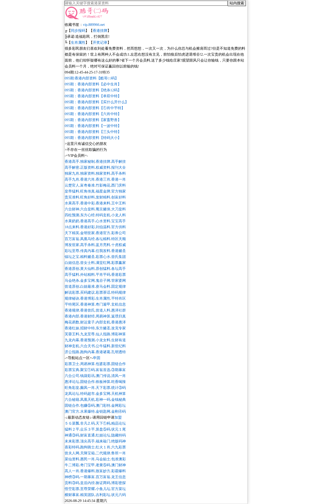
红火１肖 (103, 447)
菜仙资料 (72, 459)
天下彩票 (103, 388)
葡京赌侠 (103, 209)
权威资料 (103, 167)
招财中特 (87, 328)
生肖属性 (78, 42)
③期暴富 (118, 370)
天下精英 (72, 233)
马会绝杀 (72, 280)
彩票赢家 (118, 263)
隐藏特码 (118, 435)
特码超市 (87, 394)
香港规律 (72, 310)
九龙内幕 (72, 340)
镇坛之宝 (72, 257)
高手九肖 (72, 179)
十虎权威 (118, 245)
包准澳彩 (118, 459)
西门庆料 (118, 185)
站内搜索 (237, 3)
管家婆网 (118, 280)
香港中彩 (87, 203)
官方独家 (118, 191)
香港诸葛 (103, 352)
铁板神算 (103, 382)
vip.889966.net (94, 25)
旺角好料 (87, 197)
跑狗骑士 (87, 447)
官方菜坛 (118, 489)
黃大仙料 (87, 269)
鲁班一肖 (118, 453)
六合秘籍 (72, 399)
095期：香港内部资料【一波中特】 (93, 126)
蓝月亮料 (103, 245)
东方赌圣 (103, 328)
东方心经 (87, 215)
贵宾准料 (72, 197)
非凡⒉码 (87, 423)
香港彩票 (118, 274)
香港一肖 (118, 179)
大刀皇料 (118, 209)
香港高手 (72, 161)
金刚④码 (118, 411)
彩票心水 (103, 257)
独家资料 (87, 173)
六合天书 (87, 346)
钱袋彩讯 (87, 376)
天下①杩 (103, 423)
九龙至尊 (87, 334)
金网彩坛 (118, 405)
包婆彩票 (103, 364)
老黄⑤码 (103, 465)
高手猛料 (72, 274)
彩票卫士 (72, 364)
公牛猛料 (103, 346)
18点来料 (72, 227)
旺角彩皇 (72, 388)
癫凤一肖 (87, 388)
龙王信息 (118, 477)
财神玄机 (72, 346)
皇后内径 (87, 483)
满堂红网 (103, 263)
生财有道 (118, 340)
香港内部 (72, 316)
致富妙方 (103, 471)
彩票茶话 (103, 292)
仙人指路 (103, 334)
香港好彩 (87, 227)
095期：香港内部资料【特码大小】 (93, 138)
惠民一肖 (87, 459)
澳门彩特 (103, 405)
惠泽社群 (118, 310)
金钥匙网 (103, 411)
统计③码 (118, 388)
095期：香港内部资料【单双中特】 (93, 96)
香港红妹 (72, 328)
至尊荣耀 (87, 489)
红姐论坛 (103, 435)
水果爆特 (87, 411)
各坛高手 (118, 269)
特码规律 (118, 292)
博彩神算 (118, 334)
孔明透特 (118, 352)
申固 (96, 358)
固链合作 (118, 364)
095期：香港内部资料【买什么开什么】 (97, 102)
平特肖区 (118, 298)
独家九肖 (72, 173)
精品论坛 (118, 423)
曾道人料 (103, 310)
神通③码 (72, 435)
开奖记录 (100, 42)
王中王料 (118, 203)
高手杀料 (118, 173)
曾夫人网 (72, 453)
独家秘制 (87, 161)
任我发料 (103, 251)
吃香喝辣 (118, 382)
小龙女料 (103, 340)
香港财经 (87, 316)
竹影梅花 (103, 185)
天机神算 (118, 394)
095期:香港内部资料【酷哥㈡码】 (92, 78)
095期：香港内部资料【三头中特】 (93, 132)
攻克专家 (118, 328)
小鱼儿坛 (103, 489)
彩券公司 (118, 233)
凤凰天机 (87, 399)
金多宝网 (87, 280)
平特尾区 (72, 304)
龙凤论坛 (72, 394)
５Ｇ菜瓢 (72, 423)
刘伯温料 (103, 227)
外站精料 (87, 274)
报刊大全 (118, 167)
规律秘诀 (72, 298)
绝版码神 (118, 441)
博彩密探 (118, 483)
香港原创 (72, 269)
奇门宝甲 (87, 465)
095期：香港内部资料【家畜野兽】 (93, 120)
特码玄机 (103, 215)
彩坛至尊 (72, 251)
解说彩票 (72, 292)
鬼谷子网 (103, 280)
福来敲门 (103, 441)
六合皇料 (87, 209)
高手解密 (72, 167)
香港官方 (103, 233)
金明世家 (87, 233)
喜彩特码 (72, 447)
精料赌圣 (87, 257)
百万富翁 (72, 239)
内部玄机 (103, 322)
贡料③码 (72, 483)
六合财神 (72, 209)
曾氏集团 (118, 257)
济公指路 (72, 352)
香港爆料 (87, 471)
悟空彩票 (72, 489)
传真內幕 (87, 251)
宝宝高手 (118, 221)
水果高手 (72, 203)
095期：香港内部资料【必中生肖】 (93, 84)
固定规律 (118, 286)
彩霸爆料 (118, 471)
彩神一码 (103, 399)
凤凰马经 (87, 239)
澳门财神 (118, 465)
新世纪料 (118, 346)
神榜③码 (72, 477)
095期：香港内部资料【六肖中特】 (93, 114)
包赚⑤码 (87, 405)
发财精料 (103, 197)
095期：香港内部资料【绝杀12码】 (93, 90)
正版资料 (87, 167)
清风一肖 (118, 376)
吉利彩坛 (103, 495)
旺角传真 (87, 191)
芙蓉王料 (72, 334)
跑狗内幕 (87, 352)
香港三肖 (103, 179)
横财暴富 (72, 495)
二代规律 (103, 453)
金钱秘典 (118, 399)
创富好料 (118, 197)
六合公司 (72, 376)
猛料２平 (72, 429)
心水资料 (103, 221)
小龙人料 (118, 215)
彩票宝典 (72, 370)
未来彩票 (72, 441)
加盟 (118, 417)
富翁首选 (103, 370)
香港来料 (103, 203)
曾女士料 (87, 263)
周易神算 (103, 316)
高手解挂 (118, 161)
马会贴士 (103, 459)
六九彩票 (118, 447)
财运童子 (87, 322)
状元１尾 (118, 429)
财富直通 (87, 435)
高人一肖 (72, 471)
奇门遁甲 (103, 304)
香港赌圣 (118, 251)
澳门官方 (72, 411)
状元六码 (118, 495)
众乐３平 (87, 429)
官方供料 (118, 227)
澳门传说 (103, 376)
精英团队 (87, 495)
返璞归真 (118, 316)
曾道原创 (72, 286)
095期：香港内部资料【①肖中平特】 (95, 108)
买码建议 (87, 292)
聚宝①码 (87, 370)
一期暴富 (87, 477)
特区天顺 (118, 239)
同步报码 (78, 31)
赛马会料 (103, 286)
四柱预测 (72, 215)
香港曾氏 (87, 310)
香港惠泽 (118, 322)
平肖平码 (103, 274)
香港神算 (87, 304)
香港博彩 (87, 298)
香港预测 (87, 340)
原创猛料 (103, 269)
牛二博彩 (72, 465)
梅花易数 (72, 322)
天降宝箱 (87, 453)
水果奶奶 (72, 221)
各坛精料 (103, 239)
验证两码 (103, 483)
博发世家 (72, 245)
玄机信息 (118, 304)
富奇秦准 (87, 185)
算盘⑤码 (103, 429)
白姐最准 (87, 286)
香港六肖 (87, 179)
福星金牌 (103, 191)
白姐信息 (72, 263)
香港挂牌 (100, 31)
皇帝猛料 (72, 191)
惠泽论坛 (72, 382)
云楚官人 (72, 185)
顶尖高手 (87, 441)
